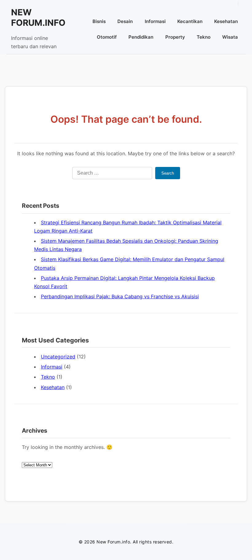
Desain (125, 21)
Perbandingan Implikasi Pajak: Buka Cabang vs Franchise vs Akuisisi (120, 296)
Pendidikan (140, 37)
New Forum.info (38, 17)
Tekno (204, 37)
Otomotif (107, 37)
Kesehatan (226, 21)
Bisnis (99, 21)
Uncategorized (58, 356)
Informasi (155, 21)
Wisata (230, 37)
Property (175, 37)
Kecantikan (190, 21)
